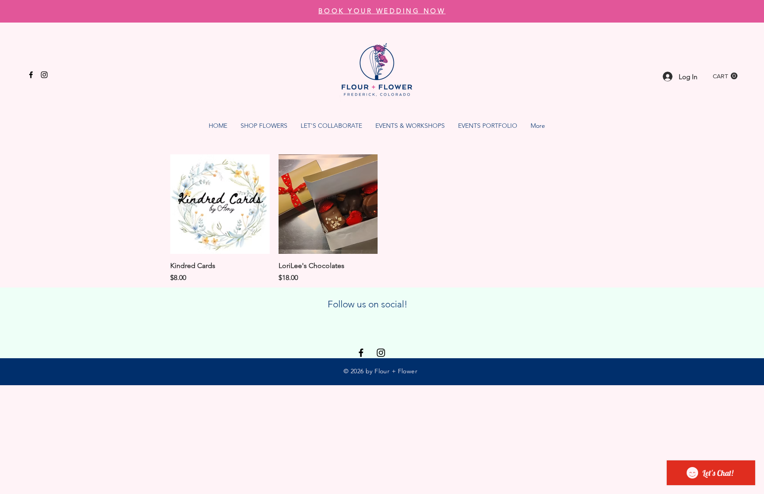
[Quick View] (220, 204)
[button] (725, 76)
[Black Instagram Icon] (44, 74)
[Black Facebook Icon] (31, 74)
